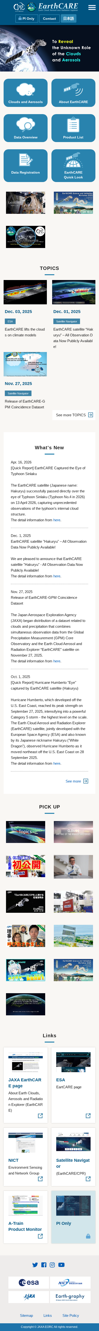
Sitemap (26, 1315)
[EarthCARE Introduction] (73, 831)
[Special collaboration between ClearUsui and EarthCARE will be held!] (25, 970)
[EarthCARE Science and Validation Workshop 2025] (73, 202)
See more (73, 781)
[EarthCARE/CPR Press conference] (25, 901)
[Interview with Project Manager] (73, 866)
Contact (49, 18)
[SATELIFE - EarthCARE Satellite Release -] (25, 866)
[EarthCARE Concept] (25, 202)
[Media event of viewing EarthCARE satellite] (73, 901)
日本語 (68, 18)
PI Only (28, 18)
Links (47, 1315)
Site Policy (70, 1315)
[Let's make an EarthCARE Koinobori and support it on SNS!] (73, 935)
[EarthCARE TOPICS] (25, 831)
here (56, 520)
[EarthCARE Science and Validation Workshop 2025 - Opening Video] (73, 970)
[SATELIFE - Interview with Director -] (25, 935)
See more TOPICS (71, 415)
